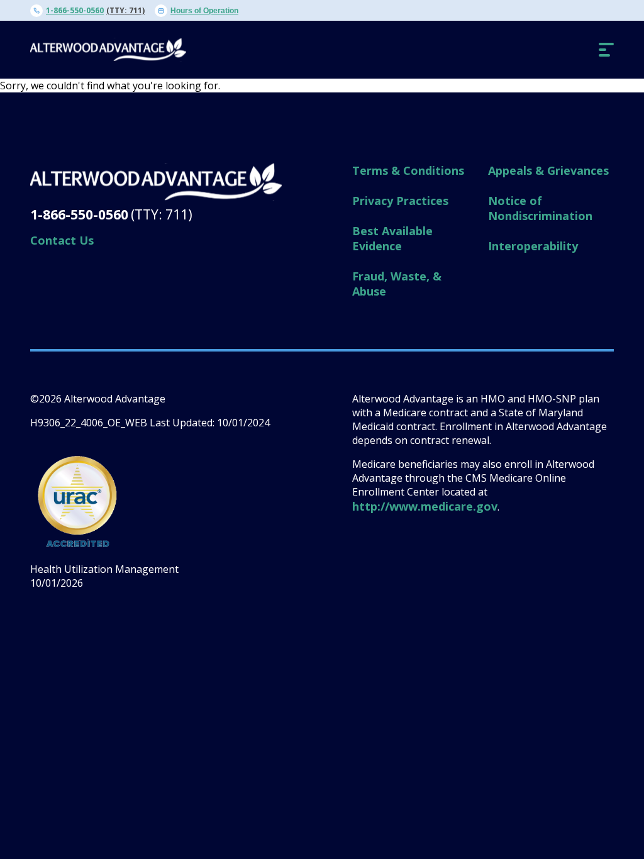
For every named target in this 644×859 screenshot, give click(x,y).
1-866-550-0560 (75, 10)
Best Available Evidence (392, 238)
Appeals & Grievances (548, 170)
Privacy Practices (400, 200)
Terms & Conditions (408, 170)
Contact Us (62, 240)
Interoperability (533, 245)
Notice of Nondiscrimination (540, 208)
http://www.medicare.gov (424, 506)
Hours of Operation (204, 10)
